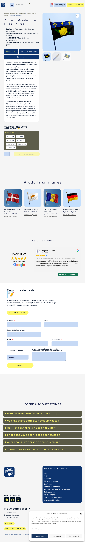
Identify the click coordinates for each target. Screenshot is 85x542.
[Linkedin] (18, 499)
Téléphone (56, 339)
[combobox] (20, 4)
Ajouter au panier (27, 154)
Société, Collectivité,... (16, 330)
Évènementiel (49, 492)
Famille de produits (15, 350)
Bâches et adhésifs (52, 487)
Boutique (48, 484)
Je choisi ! (74, 536)
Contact (47, 478)
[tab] (11, 51)
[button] (81, 514)
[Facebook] (6, 499)
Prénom (10, 320)
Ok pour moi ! (39, 536)
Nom (46, 320)
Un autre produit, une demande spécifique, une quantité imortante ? (47, 350)
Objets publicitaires (52, 500)
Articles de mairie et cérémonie (57, 489)
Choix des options (10, 216)
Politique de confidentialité (13, 534)
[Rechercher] (29, 4)
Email (9, 339)
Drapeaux (22, 13)
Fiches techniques (51, 481)
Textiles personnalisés (53, 497)
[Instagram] (12, 499)
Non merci (57, 536)
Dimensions (10, 132)
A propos (47, 476)
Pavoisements (14, 13)
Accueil (6, 13)
